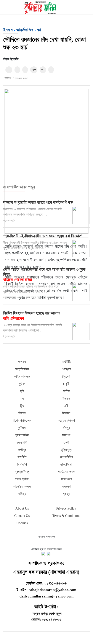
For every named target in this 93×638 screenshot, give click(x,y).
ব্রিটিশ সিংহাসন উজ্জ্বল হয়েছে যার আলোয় (31, 316)
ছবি (22, 391)
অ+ (34, 69)
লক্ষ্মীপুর (22, 450)
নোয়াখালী (22, 442)
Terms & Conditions (66, 516)
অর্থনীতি (66, 362)
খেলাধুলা (66, 369)
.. (66, 501)
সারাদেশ (66, 486)
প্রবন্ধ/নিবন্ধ (22, 472)
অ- (43, 69)
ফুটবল (22, 384)
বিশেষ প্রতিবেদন (22, 420)
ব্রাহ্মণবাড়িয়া (22, 435)
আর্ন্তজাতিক (24, 29)
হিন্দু (22, 406)
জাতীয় (66, 391)
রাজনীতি (22, 457)
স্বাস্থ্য (66, 494)
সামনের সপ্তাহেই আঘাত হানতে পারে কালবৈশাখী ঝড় (38, 202)
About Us (22, 508)
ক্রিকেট (66, 376)
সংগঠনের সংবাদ (66, 472)
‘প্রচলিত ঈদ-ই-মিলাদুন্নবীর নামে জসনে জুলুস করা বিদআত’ (42, 236)
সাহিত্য (22, 494)
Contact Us (22, 516)
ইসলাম (8, 29)
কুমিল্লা (22, 428)
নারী (66, 406)
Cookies (22, 523)
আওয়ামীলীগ (66, 457)
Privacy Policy (66, 508)
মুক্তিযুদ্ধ (66, 450)
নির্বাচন (22, 413)
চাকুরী (66, 384)
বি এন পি (22, 464)
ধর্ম (39, 29)
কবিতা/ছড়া (66, 464)
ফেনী (66, 442)
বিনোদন (66, 413)
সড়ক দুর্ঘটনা (22, 479)
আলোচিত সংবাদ (22, 486)
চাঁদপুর (66, 428)
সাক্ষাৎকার (66, 479)
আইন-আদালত (22, 376)
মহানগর (66, 435)
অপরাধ (22, 362)
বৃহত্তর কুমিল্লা (66, 420)
